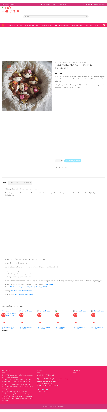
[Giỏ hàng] (104, 25)
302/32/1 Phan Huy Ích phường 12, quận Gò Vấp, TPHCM (28, 287)
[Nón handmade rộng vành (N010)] (81, 317)
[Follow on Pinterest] (89, 4)
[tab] (5, 183)
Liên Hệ (96, 25)
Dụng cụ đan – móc (31, 25)
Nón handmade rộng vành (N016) (97, 328)
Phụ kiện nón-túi (46, 25)
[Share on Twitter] (59, 167)
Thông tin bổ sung (15, 182)
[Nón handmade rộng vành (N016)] (99, 317)
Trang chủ (58, 62)
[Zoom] (4, 108)
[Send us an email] (88, 4)
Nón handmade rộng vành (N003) (61, 328)
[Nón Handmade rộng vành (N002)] (45, 317)
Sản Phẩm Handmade (62, 25)
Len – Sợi (19, 25)
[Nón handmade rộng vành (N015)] (27, 317)
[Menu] (3, 25)
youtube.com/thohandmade (24, 294)
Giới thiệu (89, 25)
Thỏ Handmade (48, 284)
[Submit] (87, 16)
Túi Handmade (81, 62)
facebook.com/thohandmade (21, 291)
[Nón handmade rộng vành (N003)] (63, 317)
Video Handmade (77, 25)
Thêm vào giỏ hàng (73, 161)
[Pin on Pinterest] (65, 167)
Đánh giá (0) (27, 182)
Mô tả (4, 182)
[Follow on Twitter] (86, 4)
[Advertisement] (53, 41)
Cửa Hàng (12, 25)
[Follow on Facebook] (83, 4)
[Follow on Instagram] (84, 4)
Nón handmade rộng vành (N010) (79, 328)
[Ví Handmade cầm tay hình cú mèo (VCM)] (9, 317)
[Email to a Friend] (62, 167)
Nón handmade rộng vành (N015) (26, 328)
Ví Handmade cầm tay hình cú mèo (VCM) (8, 328)
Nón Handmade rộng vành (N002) (44, 328)
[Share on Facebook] (56, 167)
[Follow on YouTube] (91, 4)
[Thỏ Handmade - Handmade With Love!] (11, 14)
